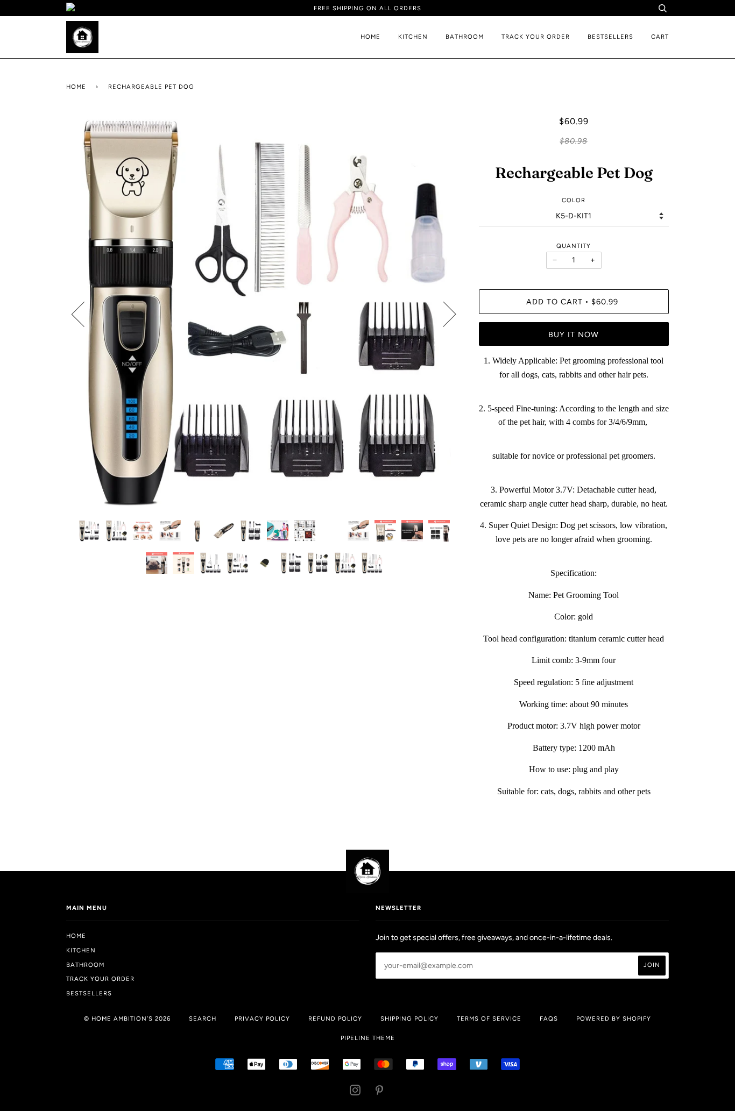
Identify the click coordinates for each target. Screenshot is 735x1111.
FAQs (549, 1018)
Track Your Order (535, 36)
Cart (660, 36)
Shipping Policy (409, 1018)
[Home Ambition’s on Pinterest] (379, 1092)
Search (202, 1018)
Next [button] (443, 313)
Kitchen (413, 36)
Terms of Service (489, 1018)
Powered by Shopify (613, 1018)
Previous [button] (84, 313)
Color (573, 200)
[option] (264, 314)
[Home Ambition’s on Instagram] (355, 1092)
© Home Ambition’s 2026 (127, 1018)
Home (370, 36)
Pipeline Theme (368, 1038)
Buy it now (573, 334)
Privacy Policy (262, 1018)
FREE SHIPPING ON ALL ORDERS (367, 8)
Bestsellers (610, 36)
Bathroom (465, 36)
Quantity (573, 246)
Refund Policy (335, 1018)
